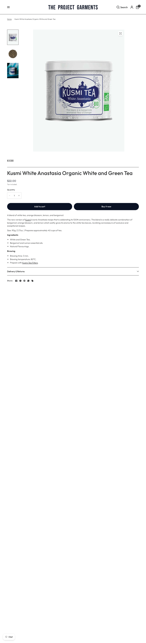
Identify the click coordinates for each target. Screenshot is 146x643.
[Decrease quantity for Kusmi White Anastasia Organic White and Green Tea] (9, 196)
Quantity (11, 190)
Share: (10, 281)
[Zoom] (120, 33)
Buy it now (106, 206)
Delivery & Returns (16, 271)
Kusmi (10, 161)
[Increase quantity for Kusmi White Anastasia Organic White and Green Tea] (19, 196)
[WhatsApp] (28, 280)
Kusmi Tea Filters (30, 262)
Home (9, 19)
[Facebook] (16, 280)
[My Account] (132, 7)
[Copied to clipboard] (32, 280)
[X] (20, 280)
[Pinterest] (24, 280)
